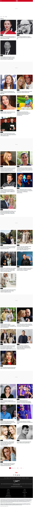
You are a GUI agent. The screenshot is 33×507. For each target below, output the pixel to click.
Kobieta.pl (24, 490)
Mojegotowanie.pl (8, 495)
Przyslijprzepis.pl (24, 492)
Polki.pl (25, 489)
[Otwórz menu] (0, 0)
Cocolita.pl (8, 492)
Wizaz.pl (25, 495)
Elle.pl (24, 493)
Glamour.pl (8, 490)
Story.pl (25, 496)
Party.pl (8, 489)
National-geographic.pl (8, 496)
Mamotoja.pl (8, 493)
